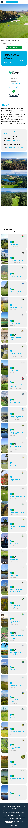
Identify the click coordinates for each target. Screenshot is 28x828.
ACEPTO (9, 821)
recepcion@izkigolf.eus (14, 83)
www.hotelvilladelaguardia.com (14, 147)
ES (19, 2)
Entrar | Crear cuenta (12, 2)
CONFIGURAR (17, 821)
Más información (14, 825)
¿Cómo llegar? (14, 95)
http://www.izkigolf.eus (14, 87)
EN (21, 2)
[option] (14, 21)
